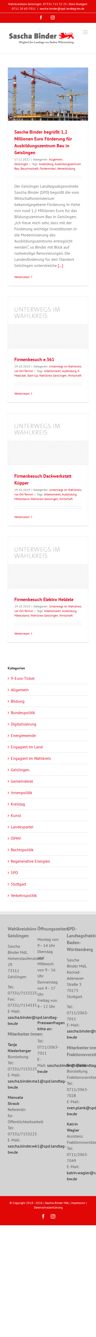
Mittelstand (21, 499)
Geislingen (21, 164)
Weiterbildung (66, 168)
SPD (14, 872)
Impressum (78, 1203)
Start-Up (32, 375)
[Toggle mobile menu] (85, 32)
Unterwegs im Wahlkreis (65, 366)
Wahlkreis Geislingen (53, 375)
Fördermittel (48, 168)
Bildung (18, 701)
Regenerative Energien (30, 861)
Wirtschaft (74, 375)
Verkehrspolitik (24, 895)
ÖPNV (16, 838)
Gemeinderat (22, 781)
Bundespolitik (23, 712)
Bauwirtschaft (29, 168)
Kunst (16, 815)
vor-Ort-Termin (23, 371)
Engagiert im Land (27, 746)
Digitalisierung (23, 724)
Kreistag (18, 804)
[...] (60, 265)
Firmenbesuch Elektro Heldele (43, 599)
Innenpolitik (21, 792)
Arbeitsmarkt (52, 371)
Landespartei (22, 826)
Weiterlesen (22, 277)
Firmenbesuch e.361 (34, 359)
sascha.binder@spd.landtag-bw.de (62, 8)
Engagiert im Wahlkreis (31, 758)
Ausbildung (46, 164)
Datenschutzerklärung (48, 1207)
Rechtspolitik (22, 849)
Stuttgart (18, 884)
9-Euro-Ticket (23, 678)
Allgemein (55, 159)
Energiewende (23, 735)
